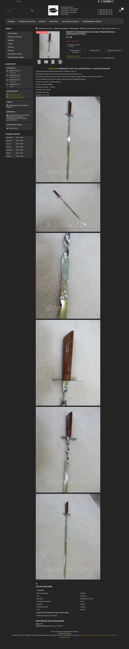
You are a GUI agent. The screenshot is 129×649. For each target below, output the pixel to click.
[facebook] (36, 584)
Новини (11, 40)
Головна (11, 21)
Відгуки (11, 50)
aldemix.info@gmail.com (16, 97)
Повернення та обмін (92, 21)
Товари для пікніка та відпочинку (66, 28)
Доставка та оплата (70, 21)
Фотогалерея (12, 33)
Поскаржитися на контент (88, 635)
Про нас (42, 21)
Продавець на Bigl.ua (64, 633)
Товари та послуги (27, 21)
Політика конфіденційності (108, 635)
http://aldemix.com (14, 95)
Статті (10, 44)
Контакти (53, 21)
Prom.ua (75, 631)
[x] (39, 584)
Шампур (52, 68)
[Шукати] (32, 10)
